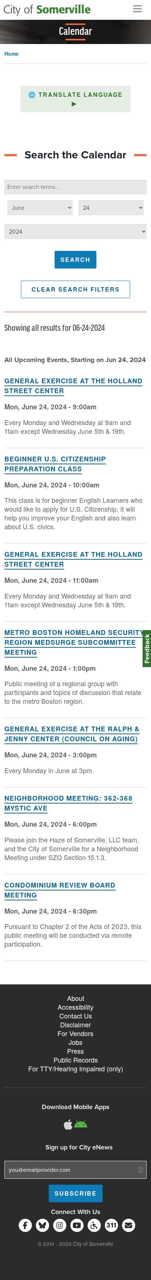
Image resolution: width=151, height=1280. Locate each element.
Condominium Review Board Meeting (59, 890)
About (75, 998)
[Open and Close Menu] (137, 9)
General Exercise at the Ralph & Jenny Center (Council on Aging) (72, 733)
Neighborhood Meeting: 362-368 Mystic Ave (68, 803)
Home (11, 53)
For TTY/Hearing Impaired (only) (75, 1068)
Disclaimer (75, 1024)
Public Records (76, 1059)
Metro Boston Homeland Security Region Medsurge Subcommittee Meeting (74, 642)
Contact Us (75, 1015)
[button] (75, 99)
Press (75, 1050)
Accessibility (75, 1006)
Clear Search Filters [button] (76, 289)
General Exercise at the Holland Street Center (73, 385)
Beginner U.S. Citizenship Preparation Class (55, 463)
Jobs (75, 1042)
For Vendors (75, 1033)
